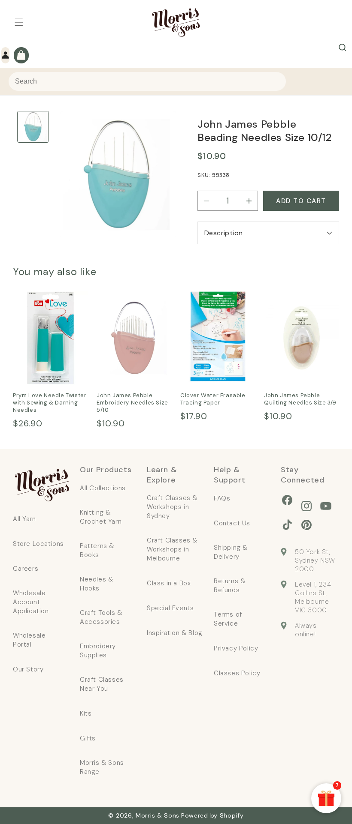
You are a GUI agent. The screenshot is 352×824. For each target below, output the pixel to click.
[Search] (342, 47)
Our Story (28, 669)
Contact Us (232, 523)
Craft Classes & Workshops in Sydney (172, 507)
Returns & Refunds (229, 585)
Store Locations (38, 543)
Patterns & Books (97, 550)
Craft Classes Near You (102, 684)
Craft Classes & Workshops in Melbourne (172, 549)
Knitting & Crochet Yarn (100, 517)
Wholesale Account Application (31, 602)
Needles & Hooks (96, 584)
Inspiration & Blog (175, 633)
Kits (85, 713)
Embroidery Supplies (98, 650)
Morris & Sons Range (102, 767)
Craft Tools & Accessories (101, 617)
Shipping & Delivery (231, 552)
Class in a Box (169, 583)
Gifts (88, 738)
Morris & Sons (157, 815)
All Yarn (24, 519)
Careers (25, 568)
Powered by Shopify (212, 815)
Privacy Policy (236, 648)
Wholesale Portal (29, 640)
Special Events (170, 608)
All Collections (103, 488)
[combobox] (147, 81)
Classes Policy (237, 673)
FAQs (222, 498)
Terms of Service (228, 619)
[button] (18, 22)
